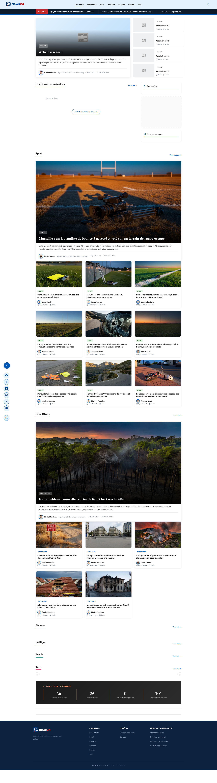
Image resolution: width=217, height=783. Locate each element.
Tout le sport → (175, 155)
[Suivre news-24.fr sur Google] (6, 418)
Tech (139, 4)
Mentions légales (157, 733)
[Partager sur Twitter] (6, 382)
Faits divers (92, 4)
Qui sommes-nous (127, 733)
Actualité (79, 4)
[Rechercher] (208, 4)
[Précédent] (36, 674)
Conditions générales (158, 737)
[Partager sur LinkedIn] (6, 388)
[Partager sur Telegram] (6, 401)
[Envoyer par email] (6, 408)
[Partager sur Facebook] (6, 375)
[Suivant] (180, 674)
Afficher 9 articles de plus (86, 112)
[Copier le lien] (7, 365)
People (131, 4)
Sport (102, 4)
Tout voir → (132, 86)
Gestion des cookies (158, 746)
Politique (111, 4)
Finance (121, 4)
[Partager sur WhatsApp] (6, 395)
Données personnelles (159, 741)
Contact (123, 737)
